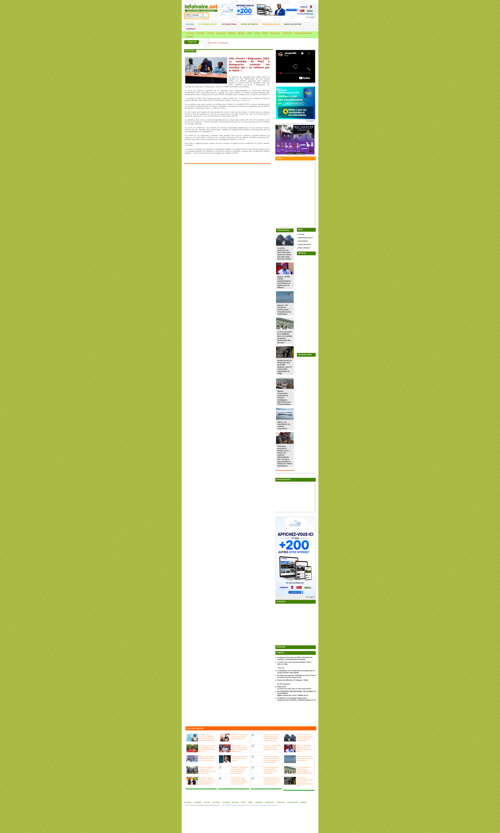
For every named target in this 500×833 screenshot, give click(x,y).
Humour (189, 36)
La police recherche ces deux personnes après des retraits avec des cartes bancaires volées (284, 253)
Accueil (190, 24)
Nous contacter (292, 24)
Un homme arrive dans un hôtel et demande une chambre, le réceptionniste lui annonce (295, 658)
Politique (190, 33)
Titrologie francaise (303, 33)
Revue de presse (249, 24)
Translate (203, 17)
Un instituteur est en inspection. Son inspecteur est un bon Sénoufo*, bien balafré (296, 672)
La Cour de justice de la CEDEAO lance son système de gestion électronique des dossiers (284, 337)
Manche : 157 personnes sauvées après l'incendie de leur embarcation (284, 309)
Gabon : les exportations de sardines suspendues (283, 425)
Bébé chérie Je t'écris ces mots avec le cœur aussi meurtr (294, 688)
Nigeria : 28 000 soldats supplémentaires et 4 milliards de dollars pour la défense (284, 282)
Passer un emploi (271, 24)
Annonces (259, 802)
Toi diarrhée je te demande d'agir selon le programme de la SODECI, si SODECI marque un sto (296, 699)
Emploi (265, 33)
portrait (191, 29)
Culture (210, 33)
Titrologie (287, 33)
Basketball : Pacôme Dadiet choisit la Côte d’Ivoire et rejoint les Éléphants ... (239, 736)
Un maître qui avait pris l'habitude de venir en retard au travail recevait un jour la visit (296, 676)
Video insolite (292, 802)
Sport (249, 33)
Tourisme (231, 33)
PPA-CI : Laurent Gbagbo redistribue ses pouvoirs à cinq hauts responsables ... (207, 758)
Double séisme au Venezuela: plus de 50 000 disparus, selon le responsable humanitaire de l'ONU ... (304, 782)
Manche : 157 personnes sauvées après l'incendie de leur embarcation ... (304, 758)
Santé (257, 33)
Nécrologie (275, 33)
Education (221, 33)
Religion (241, 33)
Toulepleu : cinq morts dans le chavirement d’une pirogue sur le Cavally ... (272, 747)
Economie (201, 33)
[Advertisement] (250, 714)
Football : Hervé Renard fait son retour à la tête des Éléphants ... (239, 758)
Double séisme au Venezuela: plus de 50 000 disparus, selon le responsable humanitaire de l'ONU (284, 366)
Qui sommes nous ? (208, 24)
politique (190, 51)
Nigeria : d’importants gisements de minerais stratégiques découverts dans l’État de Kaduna (284, 397)
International (229, 24)
